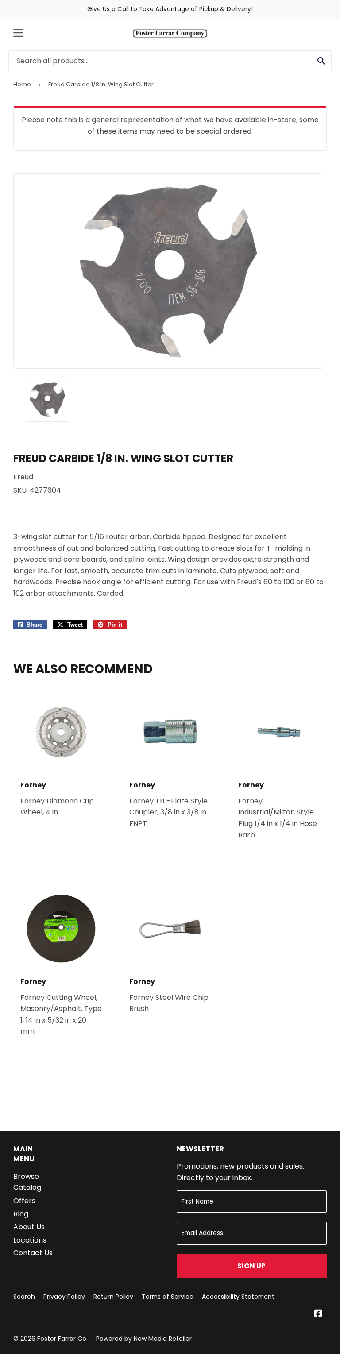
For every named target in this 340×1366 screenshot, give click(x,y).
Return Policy (113, 1296)
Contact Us (33, 1253)
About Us (29, 1227)
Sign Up (251, 1265)
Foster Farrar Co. (62, 1338)
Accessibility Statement (238, 1296)
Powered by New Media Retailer (144, 1338)
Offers (24, 1201)
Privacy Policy (64, 1296)
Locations (29, 1240)
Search (24, 1296)
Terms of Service (167, 1296)
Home (22, 84)
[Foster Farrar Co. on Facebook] (318, 1314)
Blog (20, 1214)
